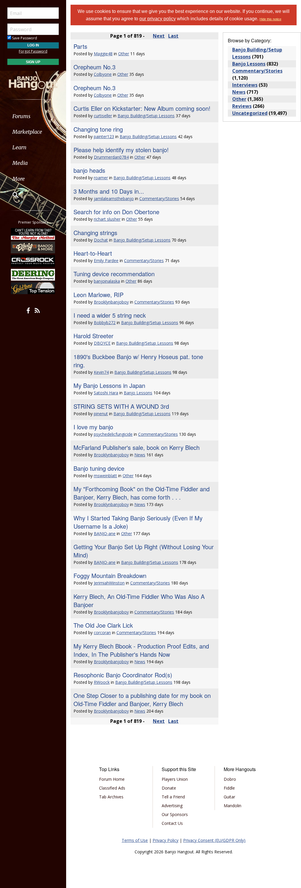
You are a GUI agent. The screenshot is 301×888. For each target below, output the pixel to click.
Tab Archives (111, 797)
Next (159, 36)
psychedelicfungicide (113, 434)
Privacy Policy (165, 840)
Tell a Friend (173, 797)
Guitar (229, 797)
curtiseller (103, 115)
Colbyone (103, 74)
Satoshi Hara (106, 393)
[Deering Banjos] (33, 275)
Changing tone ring (98, 129)
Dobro (230, 779)
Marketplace (27, 131)
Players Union (175, 779)
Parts (80, 46)
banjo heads (89, 170)
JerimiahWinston (109, 583)
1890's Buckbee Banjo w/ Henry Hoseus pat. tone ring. (138, 360)
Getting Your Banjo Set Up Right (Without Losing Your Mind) (143, 550)
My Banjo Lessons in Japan (109, 385)
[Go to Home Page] (33, 80)
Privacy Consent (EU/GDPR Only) (214, 840)
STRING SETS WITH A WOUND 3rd (121, 406)
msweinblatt (105, 475)
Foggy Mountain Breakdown (109, 575)
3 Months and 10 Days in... (108, 191)
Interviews (244, 85)
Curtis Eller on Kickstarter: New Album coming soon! (141, 108)
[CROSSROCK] (33, 261)
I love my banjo (93, 427)
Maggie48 (103, 53)
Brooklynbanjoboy (111, 302)
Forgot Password (33, 51)
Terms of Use (135, 840)
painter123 (104, 136)
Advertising (172, 805)
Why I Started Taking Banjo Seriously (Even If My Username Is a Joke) (138, 522)
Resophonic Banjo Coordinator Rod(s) (122, 675)
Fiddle (229, 788)
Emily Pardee (106, 260)
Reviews (242, 106)
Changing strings (95, 232)
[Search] (12, 195)
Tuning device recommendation (114, 273)
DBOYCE (102, 343)
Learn (19, 147)
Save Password (24, 38)
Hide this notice (270, 19)
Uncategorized (249, 113)
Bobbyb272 (105, 322)
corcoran (102, 632)
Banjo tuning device (98, 468)
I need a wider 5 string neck (109, 315)
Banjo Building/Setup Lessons (146, 115)
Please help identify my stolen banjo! (121, 149)
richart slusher (107, 219)
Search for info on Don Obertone (116, 211)
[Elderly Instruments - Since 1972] (33, 247)
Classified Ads (112, 788)
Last (173, 36)
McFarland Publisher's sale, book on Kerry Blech (136, 447)
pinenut (101, 413)
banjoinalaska (107, 281)
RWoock (102, 682)
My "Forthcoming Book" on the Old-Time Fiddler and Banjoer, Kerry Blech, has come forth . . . (141, 493)
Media (20, 163)
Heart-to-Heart (92, 253)
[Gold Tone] (33, 288)
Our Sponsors (175, 814)
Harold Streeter (93, 335)
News (139, 455)
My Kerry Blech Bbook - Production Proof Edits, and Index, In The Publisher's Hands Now (141, 650)
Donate (169, 788)
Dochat (101, 240)
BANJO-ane (105, 533)
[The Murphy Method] (33, 233)
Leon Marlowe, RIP (98, 294)
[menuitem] (33, 116)
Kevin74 (101, 372)
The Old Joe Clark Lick (103, 625)
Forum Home (112, 779)
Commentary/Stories (159, 198)
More (18, 178)
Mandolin (232, 805)
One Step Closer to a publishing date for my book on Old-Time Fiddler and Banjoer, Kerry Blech (142, 699)
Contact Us (172, 823)
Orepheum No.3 (94, 67)
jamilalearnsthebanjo (114, 198)
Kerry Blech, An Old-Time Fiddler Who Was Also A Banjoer (139, 600)
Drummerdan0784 (111, 157)
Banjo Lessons (138, 393)
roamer (101, 177)
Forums (21, 116)
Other (123, 53)
